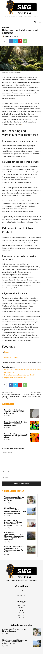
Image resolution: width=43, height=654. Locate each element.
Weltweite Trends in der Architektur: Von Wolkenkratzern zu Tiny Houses (14, 549)
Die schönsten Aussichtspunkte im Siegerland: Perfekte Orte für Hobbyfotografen (15, 510)
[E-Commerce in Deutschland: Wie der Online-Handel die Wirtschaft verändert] (31, 523)
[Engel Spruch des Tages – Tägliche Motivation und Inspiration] (34, 413)
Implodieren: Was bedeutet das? (15, 378)
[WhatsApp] (25, 41)
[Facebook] (11, 41)
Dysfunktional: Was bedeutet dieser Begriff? (19, 375)
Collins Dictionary (10, 357)
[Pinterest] (20, 41)
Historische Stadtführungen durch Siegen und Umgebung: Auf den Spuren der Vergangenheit (14, 536)
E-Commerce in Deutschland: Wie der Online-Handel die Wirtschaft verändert (13, 523)
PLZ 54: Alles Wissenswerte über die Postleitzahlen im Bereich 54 (11, 396)
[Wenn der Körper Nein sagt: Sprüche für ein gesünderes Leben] (34, 437)
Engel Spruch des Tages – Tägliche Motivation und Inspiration (15, 411)
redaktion (8, 36)
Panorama (5, 27)
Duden (6, 352)
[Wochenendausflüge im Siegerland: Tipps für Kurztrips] (31, 500)
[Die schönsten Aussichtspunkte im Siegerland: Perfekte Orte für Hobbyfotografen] (31, 511)
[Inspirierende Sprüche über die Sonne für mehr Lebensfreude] (34, 425)
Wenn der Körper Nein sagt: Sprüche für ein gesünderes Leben (16, 435)
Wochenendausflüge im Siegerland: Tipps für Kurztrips (14, 498)
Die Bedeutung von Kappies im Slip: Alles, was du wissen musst (31, 396)
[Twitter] (15, 41)
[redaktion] (3, 36)
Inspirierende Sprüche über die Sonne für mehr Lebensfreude (16, 423)
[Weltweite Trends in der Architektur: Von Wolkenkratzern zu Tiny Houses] (31, 550)
